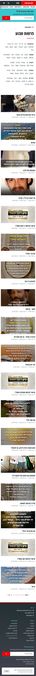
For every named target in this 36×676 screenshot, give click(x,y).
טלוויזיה (11, 7)
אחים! (33, 142)
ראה (15, 78)
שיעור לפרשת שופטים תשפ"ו (25, 392)
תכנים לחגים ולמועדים (11, 633)
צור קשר (31, 638)
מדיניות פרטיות (30, 664)
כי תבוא (24, 81)
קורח (8, 70)
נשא (25, 70)
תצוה (25, 58)
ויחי (32, 50)
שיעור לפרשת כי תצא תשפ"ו (25, 226)
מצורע (12, 62)
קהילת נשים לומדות (29, 633)
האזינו (8, 81)
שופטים (9, 78)
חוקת (31, 73)
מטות (17, 73)
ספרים (32, 626)
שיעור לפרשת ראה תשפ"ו (26, 559)
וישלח (21, 47)
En (4, 3)
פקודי (8, 58)
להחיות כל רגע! (30, 281)
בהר (12, 65)
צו (27, 62)
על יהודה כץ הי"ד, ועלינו (27, 198)
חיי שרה (10, 44)
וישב (15, 47)
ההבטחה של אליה (29, 170)
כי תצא (30, 81)
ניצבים (18, 81)
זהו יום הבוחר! (30, 364)
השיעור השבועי (26, 7)
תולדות (30, 47)
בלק (26, 73)
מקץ (11, 47)
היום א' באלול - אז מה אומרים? (24, 337)
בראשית (30, 44)
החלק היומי (33, 7)
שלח (13, 70)
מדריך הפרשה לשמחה (27, 503)
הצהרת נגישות (30, 640)
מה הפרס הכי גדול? (28, 531)
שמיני (23, 62)
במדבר (31, 70)
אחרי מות (30, 65)
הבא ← (8, 595)
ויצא (25, 47)
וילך (13, 81)
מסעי (11, 73)
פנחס (22, 73)
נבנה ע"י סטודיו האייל (28, 662)
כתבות (32, 623)
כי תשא (19, 58)
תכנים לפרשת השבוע (11, 636)
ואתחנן (25, 78)
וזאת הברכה (29, 84)
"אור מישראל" (30, 636)
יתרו (12, 55)
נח (25, 44)
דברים (31, 78)
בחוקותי (6, 65)
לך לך (21, 44)
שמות (31, 55)
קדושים (22, 65)
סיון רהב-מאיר (28, 3)
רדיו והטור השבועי (17, 7)
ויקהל (14, 58)
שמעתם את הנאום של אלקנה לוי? (23, 475)
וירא (16, 44)
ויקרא (31, 62)
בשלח (17, 55)
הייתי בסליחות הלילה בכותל (26, 115)
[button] (17, 3)
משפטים (7, 55)
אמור (17, 65)
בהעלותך (19, 70)
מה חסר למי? (30, 420)
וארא (26, 55)
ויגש (6, 47)
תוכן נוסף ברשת (13, 638)
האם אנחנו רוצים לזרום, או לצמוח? (23, 448)
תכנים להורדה (30, 628)
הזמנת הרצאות (30, 631)
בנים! (33, 586)
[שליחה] (6, 18)
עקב (19, 78)
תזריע (18, 62)
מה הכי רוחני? (30, 253)
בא (22, 55)
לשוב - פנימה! (30, 309)
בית (33, 27)
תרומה (31, 58)
